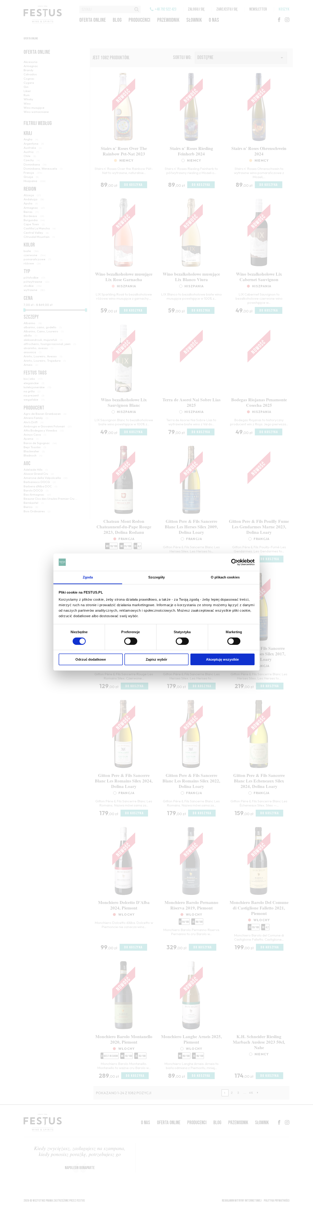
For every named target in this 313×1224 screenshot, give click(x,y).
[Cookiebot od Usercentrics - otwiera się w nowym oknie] (234, 562)
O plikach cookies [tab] (225, 577)
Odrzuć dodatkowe (90, 659)
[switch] (130, 641)
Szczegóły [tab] (156, 577)
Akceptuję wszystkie (222, 659)
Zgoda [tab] (88, 577)
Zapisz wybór (156, 659)
